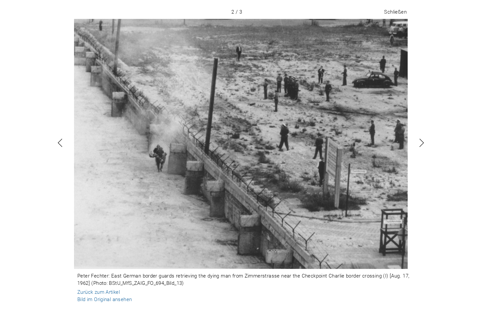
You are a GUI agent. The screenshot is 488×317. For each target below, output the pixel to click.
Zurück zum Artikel (98, 292)
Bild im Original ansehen (104, 299)
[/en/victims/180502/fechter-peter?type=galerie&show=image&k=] (241, 144)
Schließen (395, 12)
